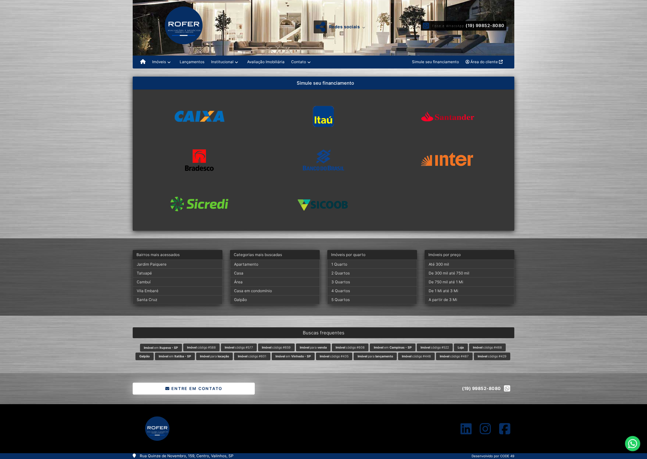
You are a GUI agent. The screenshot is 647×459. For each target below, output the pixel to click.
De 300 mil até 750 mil (449, 273)
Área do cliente (484, 61)
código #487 (454, 356)
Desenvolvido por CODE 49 (493, 456)
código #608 (350, 347)
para (313, 347)
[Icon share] (466, 428)
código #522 (435, 347)
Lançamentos (192, 61)
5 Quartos (340, 299)
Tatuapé (144, 273)
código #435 (334, 356)
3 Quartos (340, 282)
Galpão (240, 299)
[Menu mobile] (143, 62)
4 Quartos (340, 290)
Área (238, 282)
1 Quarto (339, 264)
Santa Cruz (147, 299)
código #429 (492, 356)
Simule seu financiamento (435, 61)
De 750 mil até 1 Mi (446, 282)
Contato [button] (298, 61)
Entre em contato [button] (196, 388)
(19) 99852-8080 (485, 25)
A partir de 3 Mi (443, 299)
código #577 (239, 347)
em (161, 348)
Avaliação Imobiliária (266, 61)
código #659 (276, 347)
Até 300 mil (439, 264)
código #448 (416, 356)
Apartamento (246, 264)
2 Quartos (340, 273)
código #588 (201, 347)
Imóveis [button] (159, 61)
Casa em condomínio (253, 290)
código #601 (252, 356)
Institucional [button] (222, 61)
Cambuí (144, 282)
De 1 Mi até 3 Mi (443, 290)
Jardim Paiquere (152, 264)
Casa (238, 273)
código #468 (487, 347)
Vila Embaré (147, 290)
